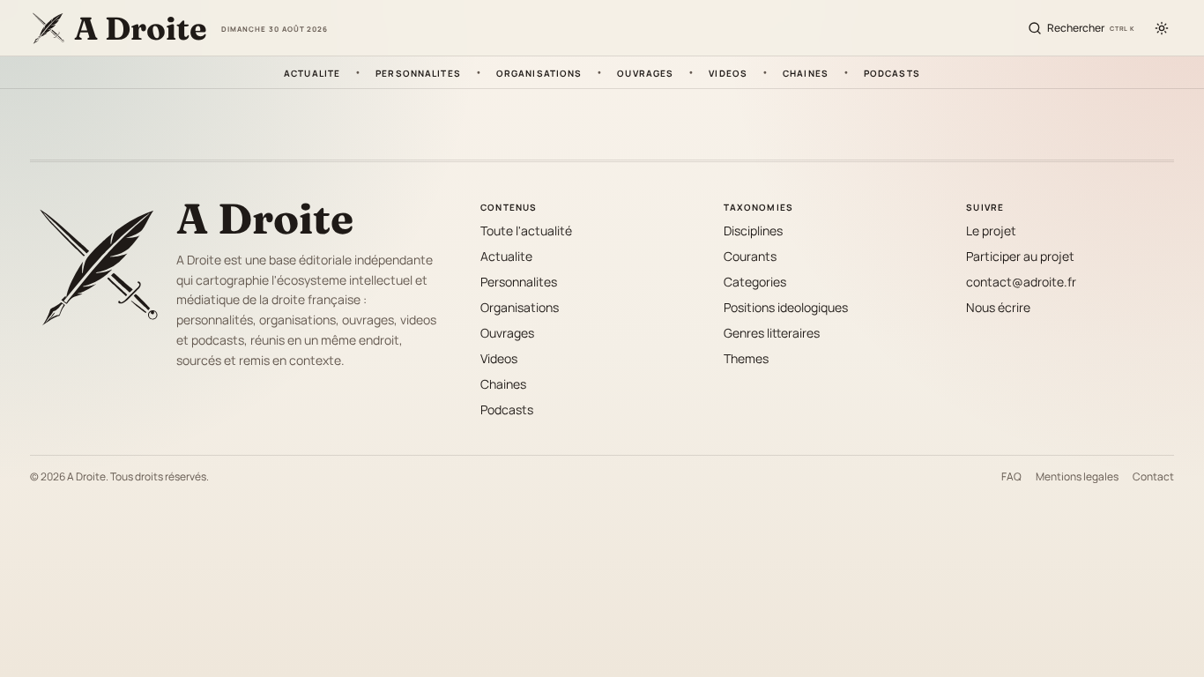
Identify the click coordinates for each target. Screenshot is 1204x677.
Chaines (806, 71)
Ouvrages (645, 71)
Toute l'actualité (526, 230)
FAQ (1011, 477)
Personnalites (418, 71)
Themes (746, 358)
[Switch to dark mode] (1161, 28)
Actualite (312, 71)
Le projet (991, 230)
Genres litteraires (772, 332)
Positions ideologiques (786, 307)
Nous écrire (998, 307)
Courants (750, 256)
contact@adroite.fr (1021, 281)
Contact (1153, 477)
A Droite (264, 218)
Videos (728, 71)
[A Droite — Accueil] (96, 265)
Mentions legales (1077, 477)
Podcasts (892, 71)
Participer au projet (1020, 256)
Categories (755, 281)
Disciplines (753, 230)
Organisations (539, 71)
